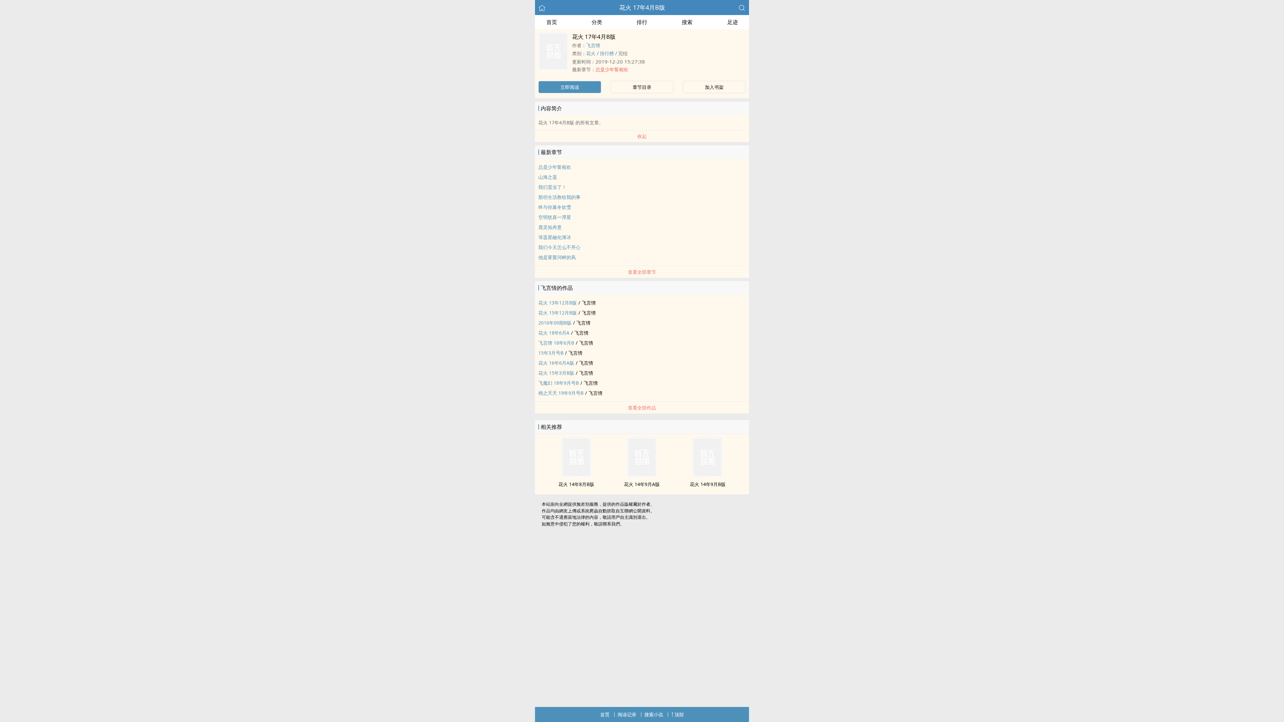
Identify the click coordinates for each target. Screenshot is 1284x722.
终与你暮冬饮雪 (554, 207)
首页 (551, 22)
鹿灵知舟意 (550, 227)
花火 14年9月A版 (642, 484)
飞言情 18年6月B (556, 343)
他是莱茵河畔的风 (557, 257)
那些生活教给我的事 (559, 197)
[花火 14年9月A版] (642, 475)
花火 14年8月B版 (576, 484)
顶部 (679, 714)
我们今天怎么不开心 (559, 247)
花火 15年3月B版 (556, 373)
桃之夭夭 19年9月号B (560, 393)
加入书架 (714, 87)
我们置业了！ (552, 187)
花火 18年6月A (553, 333)
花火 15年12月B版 (557, 313)
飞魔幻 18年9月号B (558, 383)
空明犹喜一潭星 (554, 217)
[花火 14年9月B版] (707, 475)
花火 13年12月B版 (557, 302)
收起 (642, 136)
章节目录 (642, 87)
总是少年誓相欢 (612, 69)
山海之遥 (547, 177)
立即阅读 (569, 87)
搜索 (687, 22)
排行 (642, 22)
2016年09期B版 (554, 323)
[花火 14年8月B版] (576, 475)
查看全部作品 (642, 407)
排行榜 (607, 53)
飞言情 (593, 45)
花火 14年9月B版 (708, 484)
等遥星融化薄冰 (554, 237)
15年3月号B (550, 353)
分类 (597, 22)
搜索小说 (653, 714)
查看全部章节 (642, 272)
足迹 (732, 22)
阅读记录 (627, 714)
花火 (591, 53)
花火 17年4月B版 (642, 7)
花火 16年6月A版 (556, 363)
